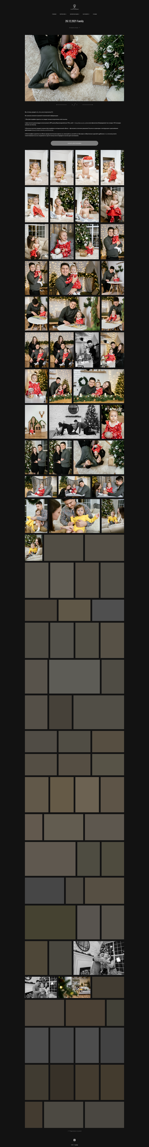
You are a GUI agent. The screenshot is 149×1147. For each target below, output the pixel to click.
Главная (54, 14)
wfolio (76, 1144)
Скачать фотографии (74, 143)
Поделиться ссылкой (75, 1131)
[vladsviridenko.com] (75, 7)
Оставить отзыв (73, 27)
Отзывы (95, 14)
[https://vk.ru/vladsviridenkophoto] (74, 1140)
